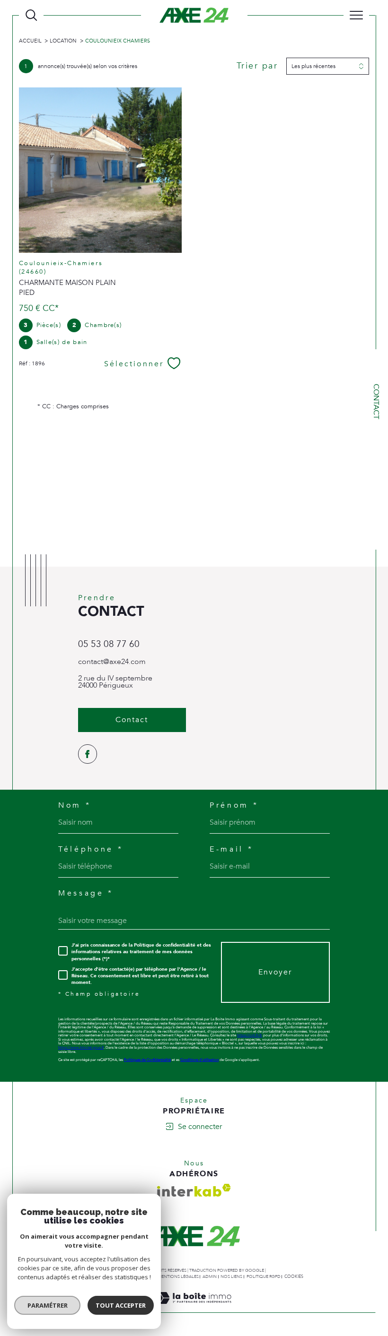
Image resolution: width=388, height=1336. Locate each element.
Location (63, 40)
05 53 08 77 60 (109, 644)
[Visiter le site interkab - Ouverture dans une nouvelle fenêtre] (194, 1190)
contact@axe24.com (112, 661)
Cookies (293, 1276)
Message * (86, 893)
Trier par (257, 66)
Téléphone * (90, 849)
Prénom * (234, 806)
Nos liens (231, 1276)
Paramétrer (47, 1305)
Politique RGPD (264, 1276)
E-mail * (231, 849)
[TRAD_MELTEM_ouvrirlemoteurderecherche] (31, 15)
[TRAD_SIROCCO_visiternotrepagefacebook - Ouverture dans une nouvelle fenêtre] (87, 753)
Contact (376, 401)
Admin (210, 1276)
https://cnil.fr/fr (249, 1035)
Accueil (30, 40)
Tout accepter (121, 1305)
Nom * (74, 806)
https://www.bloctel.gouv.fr (81, 1047)
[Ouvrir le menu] (356, 15)
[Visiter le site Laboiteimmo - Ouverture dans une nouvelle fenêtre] (194, 1308)
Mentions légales (178, 1276)
